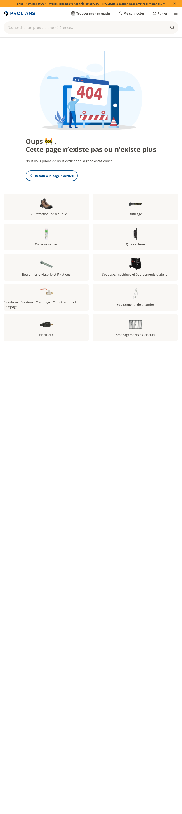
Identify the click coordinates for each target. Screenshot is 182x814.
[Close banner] (174, 3)
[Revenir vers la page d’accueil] (20, 13)
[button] (91, 27)
